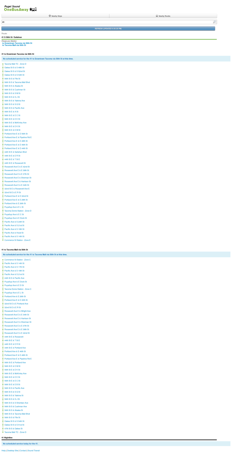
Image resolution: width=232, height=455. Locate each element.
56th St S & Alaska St (13, 85)
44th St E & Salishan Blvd (15, 151)
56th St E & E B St (12, 384)
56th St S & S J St (12, 97)
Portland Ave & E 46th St (15, 351)
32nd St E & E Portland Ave (16, 303)
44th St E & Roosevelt (13, 336)
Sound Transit (34, 450)
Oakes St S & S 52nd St (14, 71)
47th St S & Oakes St (13, 428)
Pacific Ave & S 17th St (14, 266)
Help (4, 450)
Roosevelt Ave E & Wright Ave (17, 311)
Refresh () (108, 28)
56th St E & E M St (12, 130)
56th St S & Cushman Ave (15, 406)
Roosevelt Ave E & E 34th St (16, 185)
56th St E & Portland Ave (15, 362)
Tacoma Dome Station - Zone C (17, 289)
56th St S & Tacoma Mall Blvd (17, 82)
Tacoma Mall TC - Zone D (15, 63)
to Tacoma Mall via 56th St (14, 45)
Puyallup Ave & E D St (14, 285)
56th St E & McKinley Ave (15, 122)
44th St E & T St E (12, 159)
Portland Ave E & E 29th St (16, 199)
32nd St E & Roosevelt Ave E (17, 188)
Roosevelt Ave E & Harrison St (17, 181)
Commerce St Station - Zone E (17, 240)
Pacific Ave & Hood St (13, 232)
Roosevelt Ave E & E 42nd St (17, 166)
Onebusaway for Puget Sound (19, 7)
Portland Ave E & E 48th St (16, 141)
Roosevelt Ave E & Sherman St (17, 177)
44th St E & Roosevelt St (15, 163)
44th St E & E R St (12, 155)
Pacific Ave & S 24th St (14, 221)
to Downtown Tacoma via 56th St (17, 43)
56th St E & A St (11, 111)
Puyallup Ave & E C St (14, 214)
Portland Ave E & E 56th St (16, 133)
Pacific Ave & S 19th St (14, 229)
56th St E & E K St (12, 126)
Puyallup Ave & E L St (13, 207)
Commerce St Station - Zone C (17, 259)
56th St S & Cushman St (14, 89)
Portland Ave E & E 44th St (16, 148)
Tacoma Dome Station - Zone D (17, 210)
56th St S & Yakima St (13, 395)
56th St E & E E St (12, 119)
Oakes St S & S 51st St (14, 424)
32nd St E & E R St (12, 192)
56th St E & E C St (12, 115)
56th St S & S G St (12, 104)
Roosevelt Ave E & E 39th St (16, 170)
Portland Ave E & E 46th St (16, 144)
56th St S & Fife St (12, 78)
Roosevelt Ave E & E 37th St (16, 174)
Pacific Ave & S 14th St (14, 236)
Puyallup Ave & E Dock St (15, 218)
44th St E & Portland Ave (15, 347)
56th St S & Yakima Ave (14, 100)
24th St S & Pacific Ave (14, 278)
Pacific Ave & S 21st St (14, 225)
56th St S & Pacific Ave (14, 108)
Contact (23, 450)
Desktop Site (12, 450)
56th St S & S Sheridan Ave (16, 402)
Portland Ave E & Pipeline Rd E (18, 137)
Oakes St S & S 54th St (14, 74)
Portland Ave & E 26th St (15, 203)
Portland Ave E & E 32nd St (16, 196)
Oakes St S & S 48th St (14, 67)
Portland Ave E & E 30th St (16, 300)
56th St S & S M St (12, 93)
